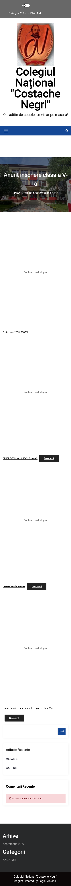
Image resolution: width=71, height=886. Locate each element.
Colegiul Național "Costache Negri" (35, 88)
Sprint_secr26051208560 (15, 332)
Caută (61, 731)
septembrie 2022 (14, 844)
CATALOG (12, 759)
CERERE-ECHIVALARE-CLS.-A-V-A (20, 458)
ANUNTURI (10, 860)
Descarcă (49, 458)
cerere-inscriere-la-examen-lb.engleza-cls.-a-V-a (28, 708)
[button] (67, 130)
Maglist (18, 881)
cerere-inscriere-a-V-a (14, 586)
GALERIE (11, 768)
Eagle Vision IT (48, 881)
